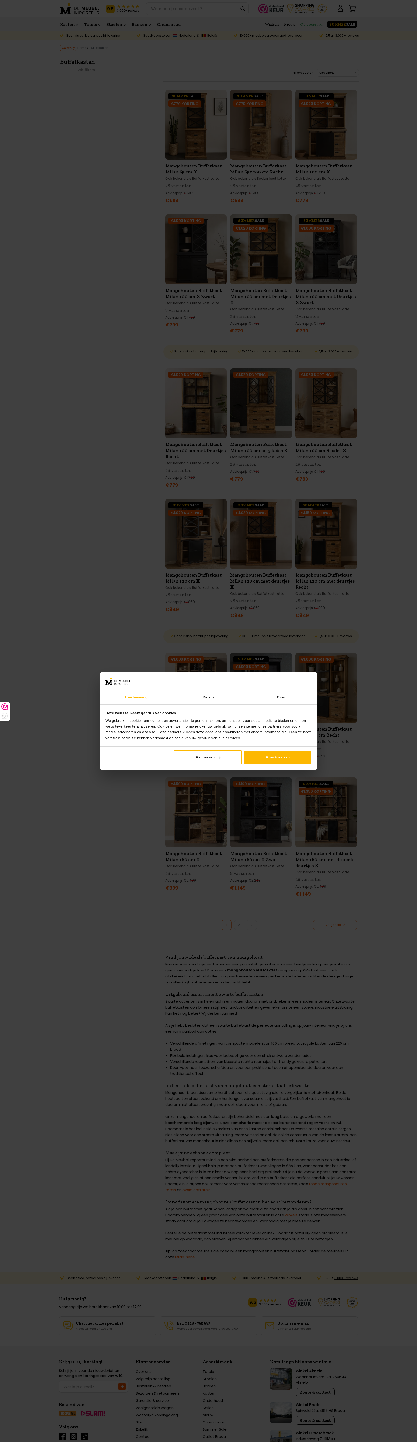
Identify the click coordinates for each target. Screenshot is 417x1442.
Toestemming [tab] (136, 697)
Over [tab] (281, 697)
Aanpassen (205, 757)
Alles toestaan (278, 757)
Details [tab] (209, 697)
